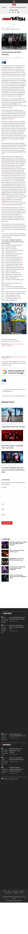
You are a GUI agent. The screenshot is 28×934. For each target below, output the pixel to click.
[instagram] (15, 12)
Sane (9, 70)
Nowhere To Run (6, 203)
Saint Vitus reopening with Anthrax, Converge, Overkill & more (16, 627)
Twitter (19, 357)
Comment (4, 487)
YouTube (4, 358)
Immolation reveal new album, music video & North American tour (14, 390)
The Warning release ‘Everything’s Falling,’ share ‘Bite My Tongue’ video (16, 769)
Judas (12, 180)
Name (3, 504)
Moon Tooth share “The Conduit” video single (13, 396)
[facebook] (10, 12)
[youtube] (18, 12)
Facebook (14, 357)
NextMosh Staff (18, 57)
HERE (13, 118)
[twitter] (12, 12)
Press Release (5, 59)
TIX (21, 245)
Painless (4, 196)
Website (3, 514)
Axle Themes (18, 900)
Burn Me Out (16, 197)
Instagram (23, 357)
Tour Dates (15, 891)
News (9, 891)
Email (3, 509)
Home (4, 891)
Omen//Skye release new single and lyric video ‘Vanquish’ (15, 750)
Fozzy (4, 383)
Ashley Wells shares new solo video (13, 427)
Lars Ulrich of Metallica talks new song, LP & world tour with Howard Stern (13, 470)
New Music (22, 891)
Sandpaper (4, 163)
